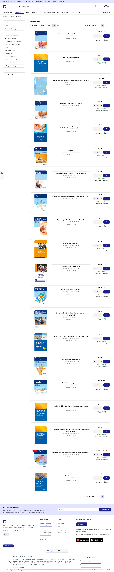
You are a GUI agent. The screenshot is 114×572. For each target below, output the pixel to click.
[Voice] (19, 6)
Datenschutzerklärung (30, 510)
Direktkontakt (82, 524)
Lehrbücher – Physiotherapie (12, 44)
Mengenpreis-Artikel (10, 63)
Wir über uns (43, 530)
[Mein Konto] (100, 6)
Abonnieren (105, 510)
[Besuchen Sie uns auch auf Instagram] (7, 534)
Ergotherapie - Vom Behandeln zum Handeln (70, 220)
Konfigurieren (90, 561)
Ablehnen (90, 565)
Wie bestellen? (62, 532)
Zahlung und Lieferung (45, 532)
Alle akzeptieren (91, 557)
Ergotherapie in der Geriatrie (71, 243)
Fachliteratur (8, 26)
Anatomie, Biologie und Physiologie (71, 104)
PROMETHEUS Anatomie (11, 35)
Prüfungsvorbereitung (10, 66)
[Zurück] (99, 25)
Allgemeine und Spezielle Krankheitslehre (71, 34)
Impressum (15, 567)
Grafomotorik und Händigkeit (71, 359)
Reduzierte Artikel (10, 56)
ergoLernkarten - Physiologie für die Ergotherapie (71, 173)
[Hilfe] (96, 6)
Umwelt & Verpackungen (46, 528)
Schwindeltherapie (71, 476)
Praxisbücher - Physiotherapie (13, 41)
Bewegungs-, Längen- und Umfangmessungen (71, 127)
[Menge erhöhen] (101, 35)
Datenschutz (23, 567)
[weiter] (109, 25)
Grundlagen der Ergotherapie (71, 383)
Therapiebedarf (9, 69)
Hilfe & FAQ (18, 1)
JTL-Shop (109, 570)
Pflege (7, 47)
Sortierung (34, 25)
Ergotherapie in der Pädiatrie (71, 266)
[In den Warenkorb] (106, 36)
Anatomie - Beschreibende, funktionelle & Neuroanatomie (71, 80)
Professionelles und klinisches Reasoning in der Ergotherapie (71, 453)
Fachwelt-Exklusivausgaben (12, 59)
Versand (25, 570)
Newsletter (42, 537)
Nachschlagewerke (10, 50)
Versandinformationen (45, 535)
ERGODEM (71, 150)
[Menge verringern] (94, 35)
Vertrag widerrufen (8, 545)
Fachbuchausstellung (45, 523)
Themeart (96, 570)
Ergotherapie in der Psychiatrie (70, 290)
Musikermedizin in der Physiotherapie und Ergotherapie (71, 406)
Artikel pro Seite (45, 25)
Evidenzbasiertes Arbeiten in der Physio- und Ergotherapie (71, 336)
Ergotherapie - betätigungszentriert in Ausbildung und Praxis (70, 197)
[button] (107, 6)
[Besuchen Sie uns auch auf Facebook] (4, 534)
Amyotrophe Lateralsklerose (71, 57)
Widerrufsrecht (62, 530)
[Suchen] (82, 6)
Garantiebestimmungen (46, 526)
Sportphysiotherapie (10, 38)
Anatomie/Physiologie (11, 29)
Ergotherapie (8, 53)
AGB (59, 526)
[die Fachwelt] (4, 6)
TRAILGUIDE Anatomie (11, 32)
